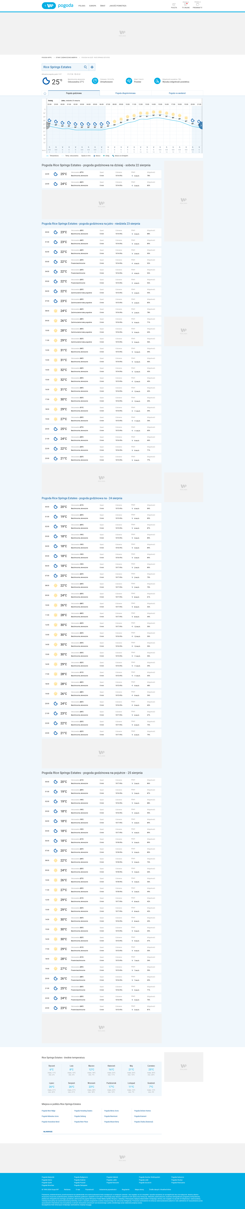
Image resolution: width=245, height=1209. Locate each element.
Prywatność (89, 1189)
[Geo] (92, 67)
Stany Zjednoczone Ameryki (67, 57)
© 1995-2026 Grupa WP (50, 1189)
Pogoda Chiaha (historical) (143, 1122)
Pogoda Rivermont (110, 1116)
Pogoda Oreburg (80, 1116)
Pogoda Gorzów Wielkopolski (149, 1177)
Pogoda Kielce (47, 1180)
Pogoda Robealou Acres (50, 1116)
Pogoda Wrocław (48, 1185)
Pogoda (65, 5)
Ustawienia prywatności (108, 1189)
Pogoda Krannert (140, 1116)
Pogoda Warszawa (178, 1183)
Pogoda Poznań (79, 1183)
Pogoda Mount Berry (111, 1122)
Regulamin (126, 1189)
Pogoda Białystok (48, 1177)
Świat (102, 6)
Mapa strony (139, 1189)
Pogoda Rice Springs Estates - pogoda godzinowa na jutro (77, 223)
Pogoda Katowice (177, 1177)
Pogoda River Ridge (48, 1111)
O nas (78, 1189)
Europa (92, 6)
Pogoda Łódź (143, 1180)
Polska (81, 6)
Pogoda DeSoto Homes (142, 1111)
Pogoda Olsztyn (177, 1180)
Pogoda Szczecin (145, 1183)
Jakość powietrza (117, 6)
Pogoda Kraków (79, 1180)
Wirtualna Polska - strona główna (49, 5)
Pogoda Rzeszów (113, 1183)
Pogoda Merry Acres (111, 1111)
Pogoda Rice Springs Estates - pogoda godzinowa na (74, 498)
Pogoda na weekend (177, 93)
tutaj (89, 1205)
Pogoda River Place (81, 1122)
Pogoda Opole (47, 1183)
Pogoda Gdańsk (112, 1177)
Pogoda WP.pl (47, 57)
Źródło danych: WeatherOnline (160, 1189)
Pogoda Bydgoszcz (81, 1177)
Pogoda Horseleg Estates (83, 1111)
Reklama (67, 1189)
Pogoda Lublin (112, 1180)
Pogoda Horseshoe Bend (50, 1122)
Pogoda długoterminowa (125, 93)
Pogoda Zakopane (80, 1185)
